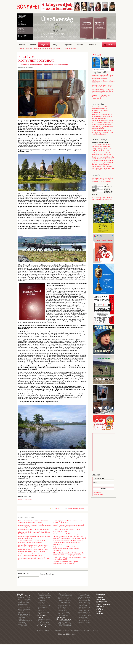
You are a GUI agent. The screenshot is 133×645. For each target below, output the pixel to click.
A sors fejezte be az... (84, 620)
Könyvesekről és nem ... (85, 600)
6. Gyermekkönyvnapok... (65, 595)
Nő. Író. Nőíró (62, 607)
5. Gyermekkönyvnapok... (65, 594)
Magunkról (100, 606)
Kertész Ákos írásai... (44, 619)
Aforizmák (41, 604)
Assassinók (21, 611)
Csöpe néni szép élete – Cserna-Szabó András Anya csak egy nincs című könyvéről (33, 521)
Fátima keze (41, 600)
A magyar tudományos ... (65, 600)
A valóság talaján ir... (84, 610)
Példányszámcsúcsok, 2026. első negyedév (67, 534)
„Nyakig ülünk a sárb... (84, 602)
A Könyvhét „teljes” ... (84, 594)
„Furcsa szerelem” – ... (84, 617)
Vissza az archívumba (25, 500)
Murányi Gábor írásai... (44, 621)
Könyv (98, 611)
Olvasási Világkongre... (64, 609)
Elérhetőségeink (101, 601)
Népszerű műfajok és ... (64, 605)
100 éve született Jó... (64, 597)
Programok (100, 613)
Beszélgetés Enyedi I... (84, 622)
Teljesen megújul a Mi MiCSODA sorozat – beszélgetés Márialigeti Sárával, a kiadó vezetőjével (67, 548)
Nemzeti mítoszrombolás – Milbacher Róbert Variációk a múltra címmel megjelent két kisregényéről (68, 542)
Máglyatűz (21, 619)
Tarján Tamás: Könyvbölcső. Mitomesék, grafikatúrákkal (101, 145)
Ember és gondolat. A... (65, 622)
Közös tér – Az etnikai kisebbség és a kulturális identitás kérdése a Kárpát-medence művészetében (103, 158)
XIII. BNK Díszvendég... (65, 612)
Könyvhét (20, 594)
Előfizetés (99, 597)
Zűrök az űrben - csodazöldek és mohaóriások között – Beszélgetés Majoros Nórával (33, 554)
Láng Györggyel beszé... (85, 615)
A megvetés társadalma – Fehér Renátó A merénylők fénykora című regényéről (31, 541)
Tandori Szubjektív (43, 612)
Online (98, 608)
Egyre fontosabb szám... (85, 607)
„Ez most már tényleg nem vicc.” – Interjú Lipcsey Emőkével (34, 533)
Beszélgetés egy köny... (84, 597)
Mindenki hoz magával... (85, 599)
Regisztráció (97, 492)
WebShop (111, 44)
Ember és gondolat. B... (85, 604)
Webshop (96, 54)
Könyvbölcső (21, 622)
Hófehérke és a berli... (44, 599)
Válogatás (40, 617)
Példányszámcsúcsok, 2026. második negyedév (33, 529)
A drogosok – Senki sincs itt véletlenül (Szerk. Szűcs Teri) (101, 153)
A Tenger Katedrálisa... (24, 612)
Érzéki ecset (21, 617)
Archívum (40, 614)
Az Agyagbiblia (22, 625)
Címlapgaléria (41, 616)
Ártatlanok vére (22, 624)
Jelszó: (95, 483)
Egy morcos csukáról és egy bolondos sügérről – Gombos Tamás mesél (34, 537)
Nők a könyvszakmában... (65, 614)
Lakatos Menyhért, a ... (84, 612)
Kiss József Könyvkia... (25, 596)
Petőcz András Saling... (84, 614)
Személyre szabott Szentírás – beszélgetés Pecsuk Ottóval (34, 559)
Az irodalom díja (63, 604)
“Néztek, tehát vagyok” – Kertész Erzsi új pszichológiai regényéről (67, 530)
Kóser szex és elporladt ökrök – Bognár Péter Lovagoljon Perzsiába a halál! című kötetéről (33, 550)
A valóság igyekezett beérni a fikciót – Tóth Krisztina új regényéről (67, 521)
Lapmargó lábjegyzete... (45, 595)
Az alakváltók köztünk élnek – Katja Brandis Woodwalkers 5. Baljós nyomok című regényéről (34, 546)
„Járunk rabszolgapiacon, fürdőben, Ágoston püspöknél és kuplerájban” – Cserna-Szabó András (69, 537)
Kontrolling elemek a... (44, 594)
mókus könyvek (42, 607)
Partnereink (61, 617)
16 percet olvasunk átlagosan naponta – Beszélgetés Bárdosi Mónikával (66, 562)
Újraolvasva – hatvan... (44, 609)
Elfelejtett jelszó (98, 494)
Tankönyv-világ (62, 610)
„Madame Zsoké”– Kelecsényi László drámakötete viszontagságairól (34, 526)
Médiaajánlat (100, 599)
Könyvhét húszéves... (64, 619)
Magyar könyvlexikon (24, 602)
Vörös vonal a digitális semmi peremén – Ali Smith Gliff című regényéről (69, 558)
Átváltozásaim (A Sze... (64, 620)
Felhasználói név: (98, 478)
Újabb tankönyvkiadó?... (65, 624)
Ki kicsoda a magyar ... (24, 614)
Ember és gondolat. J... (84, 605)
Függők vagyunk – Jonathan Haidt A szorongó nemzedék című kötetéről (68, 526)
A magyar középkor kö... (25, 601)
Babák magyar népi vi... (45, 605)
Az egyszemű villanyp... (85, 595)
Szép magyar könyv (63, 615)
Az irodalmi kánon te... (64, 602)
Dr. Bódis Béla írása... (44, 624)
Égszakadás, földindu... (44, 597)
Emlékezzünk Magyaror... (25, 620)
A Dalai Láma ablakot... (85, 609)
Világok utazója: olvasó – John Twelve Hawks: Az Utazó (102, 149)
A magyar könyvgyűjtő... (25, 599)
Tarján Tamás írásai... (44, 622)
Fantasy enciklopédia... (24, 607)
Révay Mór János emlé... (25, 606)
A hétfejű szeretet (23, 604)
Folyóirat (99, 610)
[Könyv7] (28, 8)
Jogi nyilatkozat (101, 596)
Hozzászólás (56, 508)
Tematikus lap (41, 626)
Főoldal (99, 603)
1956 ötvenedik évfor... (64, 599)
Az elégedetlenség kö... (24, 616)
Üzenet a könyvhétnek (103, 604)
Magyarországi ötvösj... (24, 597)
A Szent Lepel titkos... (24, 609)
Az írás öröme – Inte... (84, 619)
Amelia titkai (41, 602)
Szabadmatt (41, 610)
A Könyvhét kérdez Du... (65, 625)
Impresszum (100, 594)
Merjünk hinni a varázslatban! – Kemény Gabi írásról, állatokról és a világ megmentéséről (68, 554)
